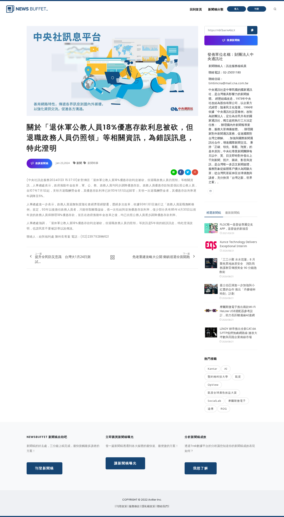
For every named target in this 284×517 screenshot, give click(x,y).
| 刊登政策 (121, 506)
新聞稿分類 (215, 9)
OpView (213, 385)
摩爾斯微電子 (237, 401)
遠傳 (211, 408)
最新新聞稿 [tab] (232, 212)
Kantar (212, 369)
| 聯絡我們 (162, 506)
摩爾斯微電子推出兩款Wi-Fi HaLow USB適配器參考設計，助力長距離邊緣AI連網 (238, 311)
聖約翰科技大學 (218, 376)
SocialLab (214, 401)
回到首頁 (196, 9)
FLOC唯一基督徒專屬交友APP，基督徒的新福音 (236, 226)
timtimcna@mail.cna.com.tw (228, 83)
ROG (224, 408)
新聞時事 (92, 163)
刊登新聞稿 (44, 468)
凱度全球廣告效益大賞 (222, 392)
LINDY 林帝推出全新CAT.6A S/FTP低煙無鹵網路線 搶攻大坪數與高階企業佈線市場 (238, 333)
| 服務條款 (134, 506)
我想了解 (200, 468)
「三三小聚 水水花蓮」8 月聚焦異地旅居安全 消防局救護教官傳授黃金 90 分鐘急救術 (238, 265)
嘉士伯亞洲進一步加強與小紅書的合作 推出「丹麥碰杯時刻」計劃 (238, 289)
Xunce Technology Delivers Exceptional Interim (238, 244)
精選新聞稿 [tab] (213, 212)
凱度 (238, 376)
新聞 (80, 163)
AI (225, 369)
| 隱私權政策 (148, 506)
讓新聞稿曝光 (125, 463)
